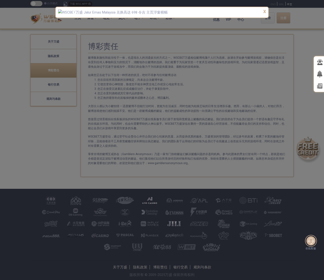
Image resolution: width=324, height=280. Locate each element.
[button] (73, 12)
